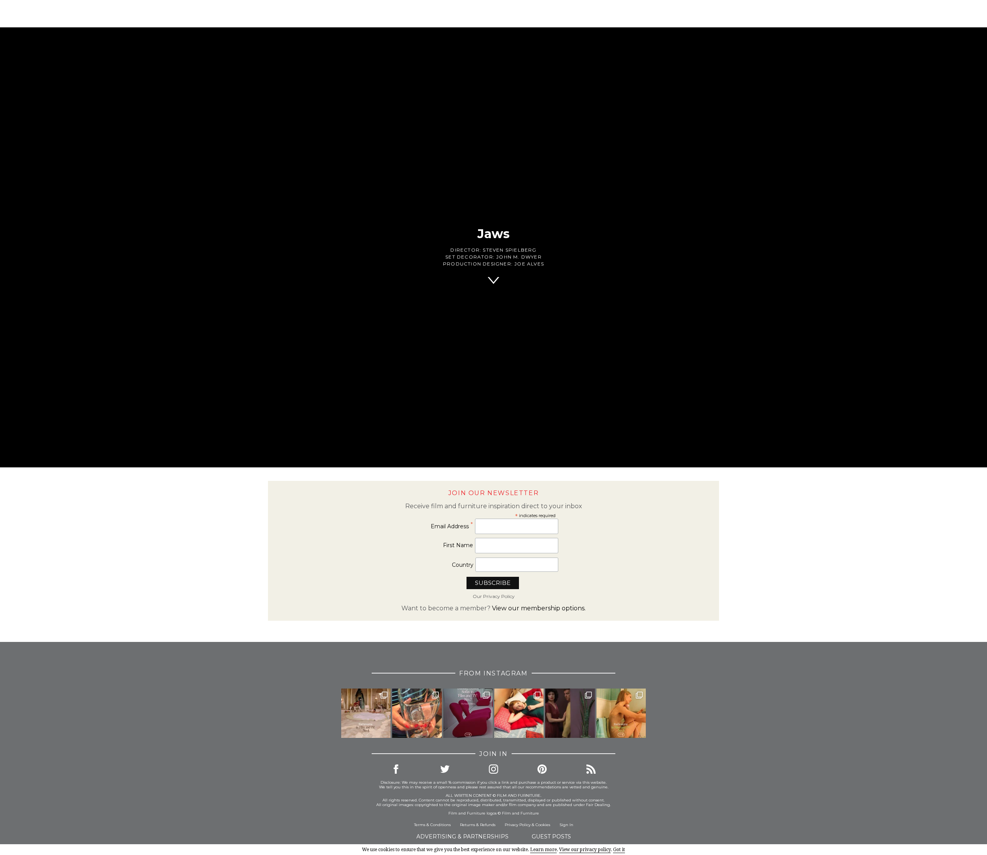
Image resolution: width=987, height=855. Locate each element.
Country (462, 564)
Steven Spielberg (509, 250)
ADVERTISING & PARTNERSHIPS (462, 836)
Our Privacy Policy (494, 596)
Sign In (566, 824)
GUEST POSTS (551, 836)
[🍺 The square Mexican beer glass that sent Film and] (416, 713)
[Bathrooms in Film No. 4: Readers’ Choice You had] (366, 713)
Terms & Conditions (432, 824)
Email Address (452, 526)
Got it (619, 849)
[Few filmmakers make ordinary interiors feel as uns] (570, 713)
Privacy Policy (518, 824)
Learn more (543, 849)
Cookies (543, 824)
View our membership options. (539, 608)
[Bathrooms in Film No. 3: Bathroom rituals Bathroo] (621, 713)
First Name (458, 545)
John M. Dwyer (519, 257)
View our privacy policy (585, 849)
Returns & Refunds (477, 824)
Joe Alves (529, 264)
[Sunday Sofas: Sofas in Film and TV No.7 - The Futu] (468, 713)
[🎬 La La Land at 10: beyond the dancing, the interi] (519, 713)
